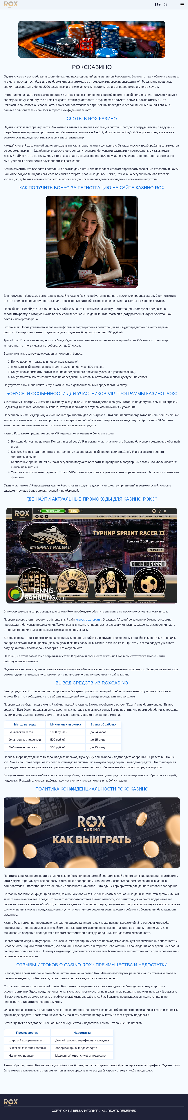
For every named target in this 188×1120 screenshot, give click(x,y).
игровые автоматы (88, 619)
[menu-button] (181, 4)
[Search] (165, 4)
